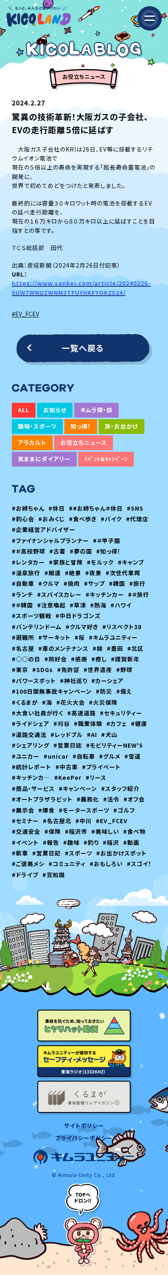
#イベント (25, 842)
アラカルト (32, 442)
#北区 (135, 648)
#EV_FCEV (25, 314)
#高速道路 (81, 713)
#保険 (52, 831)
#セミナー (25, 821)
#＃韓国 (22, 605)
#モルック (100, 562)
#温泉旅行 (26, 573)
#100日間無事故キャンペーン (52, 691)
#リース (96, 777)
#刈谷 (61, 723)
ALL (23, 410)
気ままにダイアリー (44, 459)
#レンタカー (28, 562)
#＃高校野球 (28, 551)
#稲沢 (111, 842)
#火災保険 (103, 702)
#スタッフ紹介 (120, 788)
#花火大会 (70, 702)
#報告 (51, 842)
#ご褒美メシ (28, 864)
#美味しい (105, 831)
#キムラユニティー (113, 637)
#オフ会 (134, 799)
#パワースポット (34, 681)
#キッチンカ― (31, 777)
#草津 (78, 605)
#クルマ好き (82, 627)
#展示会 (23, 810)
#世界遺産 (98, 669)
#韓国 (117, 583)
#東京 (20, 669)
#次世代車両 (123, 573)
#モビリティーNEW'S (114, 745)
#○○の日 (26, 659)
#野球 (124, 669)
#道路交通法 (29, 734)
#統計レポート (31, 767)
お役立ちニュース (83, 442)
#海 (47, 702)
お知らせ (54, 410)
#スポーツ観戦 (31, 616)
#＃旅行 (138, 594)
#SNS (135, 508)
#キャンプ (131, 562)
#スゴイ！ (139, 864)
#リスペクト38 (121, 627)
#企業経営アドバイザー (43, 529)
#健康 (139, 723)
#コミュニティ (67, 864)
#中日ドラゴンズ (78, 616)
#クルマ (49, 583)
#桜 (80, 637)
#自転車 (84, 756)
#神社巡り (73, 681)
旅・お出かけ (121, 426)
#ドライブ (25, 875)
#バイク (111, 519)
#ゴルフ (124, 810)
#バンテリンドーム (37, 627)
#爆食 (46, 810)
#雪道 (132, 756)
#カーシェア (107, 681)
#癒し (99, 659)
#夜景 (93, 573)
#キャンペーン (78, 788)
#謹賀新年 (125, 659)
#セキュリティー (121, 713)
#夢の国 (81, 551)
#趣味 (71, 842)
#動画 (131, 842)
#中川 (83, 821)
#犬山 (109, 734)
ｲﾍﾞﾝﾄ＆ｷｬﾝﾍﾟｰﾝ (106, 459)
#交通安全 (26, 831)
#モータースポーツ (84, 810)
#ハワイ (121, 605)
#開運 (52, 573)
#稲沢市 (76, 831)
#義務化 (88, 799)
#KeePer (68, 777)
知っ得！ (81, 426)
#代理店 (137, 519)
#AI (92, 734)
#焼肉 (72, 583)
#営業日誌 (67, 745)
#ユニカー (26, 756)
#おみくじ (51, 519)
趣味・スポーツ (37, 426)
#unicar (56, 756)
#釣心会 (23, 519)
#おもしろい (106, 864)
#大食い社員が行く (37, 713)
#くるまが (25, 702)
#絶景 (73, 573)
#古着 (57, 551)
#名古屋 (23, 648)
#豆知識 (53, 875)
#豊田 (115, 648)
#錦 (98, 648)
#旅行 (137, 583)
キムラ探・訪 (96, 410)
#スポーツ (78, 853)
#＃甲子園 (106, 540)
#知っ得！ (108, 551)
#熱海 (98, 605)
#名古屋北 (57, 821)
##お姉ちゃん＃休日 (96, 508)
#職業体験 (88, 723)
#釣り (91, 842)
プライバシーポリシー (84, 1138)
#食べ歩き (83, 519)
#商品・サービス (33, 788)
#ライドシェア (30, 723)
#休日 (57, 508)
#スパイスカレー (59, 594)
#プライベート (101, 767)
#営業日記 (46, 853)
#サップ (94, 583)
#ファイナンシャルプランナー (50, 540)
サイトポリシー (84, 1125)
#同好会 (55, 659)
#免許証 (68, 669)
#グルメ (109, 756)
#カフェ (116, 723)
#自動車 (23, 583)
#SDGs (42, 669)
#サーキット (54, 637)
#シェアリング (30, 745)
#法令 (111, 799)
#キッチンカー (105, 594)
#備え (124, 691)
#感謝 (79, 659)
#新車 (20, 853)
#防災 (104, 691)
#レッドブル (67, 734)
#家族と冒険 (66, 562)
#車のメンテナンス (63, 648)
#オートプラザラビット (42, 799)
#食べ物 (134, 831)
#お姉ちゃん (28, 508)
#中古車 (66, 767)
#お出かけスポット (121, 853)
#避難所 (23, 637)
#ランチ (22, 594)
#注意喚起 (51, 605)
